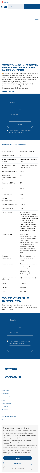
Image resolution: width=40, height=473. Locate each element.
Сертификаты (6, 394)
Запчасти (13, 377)
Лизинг (4, 400)
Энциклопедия (6, 403)
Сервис (11, 369)
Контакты (4, 409)
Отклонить (17, 463)
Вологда (6, 2)
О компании (5, 390)
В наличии (5, 406)
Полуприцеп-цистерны (9, 416)
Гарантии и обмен (7, 397)
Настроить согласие (17, 468)
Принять (17, 458)
